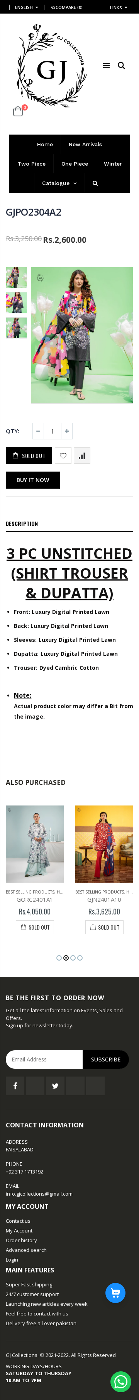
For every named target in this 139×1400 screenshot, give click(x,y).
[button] (59, 958)
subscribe (105, 1059)
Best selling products (30, 892)
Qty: (12, 431)
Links (116, 7)
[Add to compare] (82, 455)
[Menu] (106, 65)
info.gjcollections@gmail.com (39, 1193)
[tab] (69, 524)
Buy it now (33, 480)
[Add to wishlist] (63, 455)
